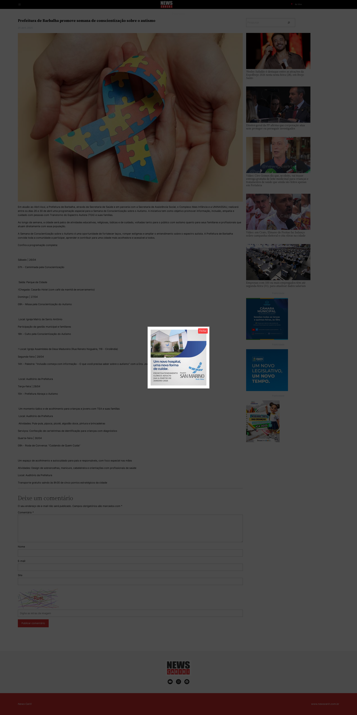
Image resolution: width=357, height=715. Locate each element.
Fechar (202, 331)
